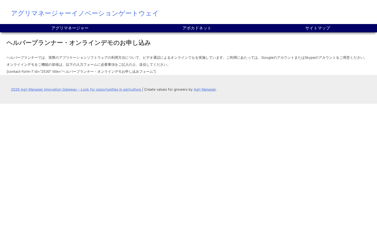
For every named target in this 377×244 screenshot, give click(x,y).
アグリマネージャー (70, 28)
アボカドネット (196, 28)
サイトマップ (317, 28)
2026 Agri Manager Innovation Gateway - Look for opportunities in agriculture (76, 89)
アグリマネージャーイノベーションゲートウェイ (85, 13)
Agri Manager (205, 89)
